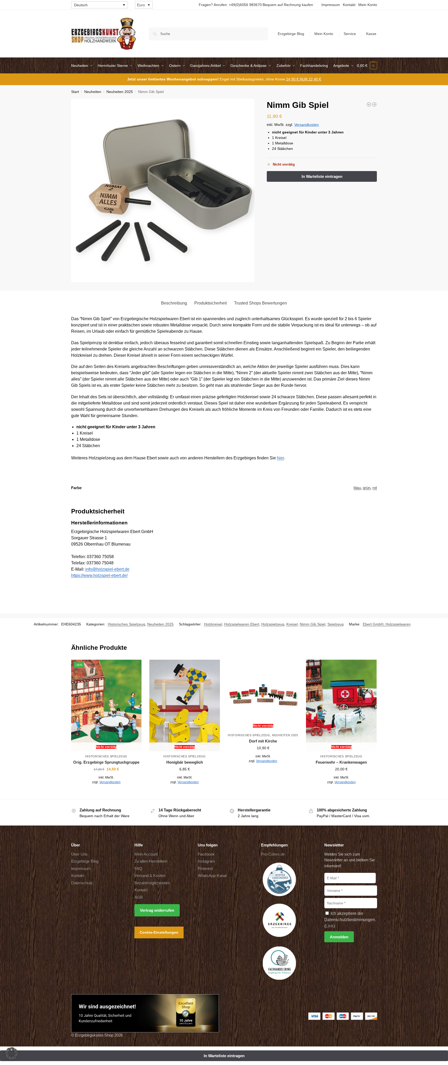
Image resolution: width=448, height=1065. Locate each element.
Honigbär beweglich (184, 762)
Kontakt (349, 5)
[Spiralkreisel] (369, 104)
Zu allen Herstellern (150, 861)
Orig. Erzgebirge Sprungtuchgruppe (106, 762)
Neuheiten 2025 (119, 92)
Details (106, 794)
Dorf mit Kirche (263, 741)
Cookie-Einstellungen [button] (159, 932)
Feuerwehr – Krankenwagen (341, 762)
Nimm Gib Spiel (312, 624)
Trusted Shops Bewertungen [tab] (260, 303)
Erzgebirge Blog (291, 34)
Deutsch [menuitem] (81, 5)
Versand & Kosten (149, 875)
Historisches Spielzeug (126, 624)
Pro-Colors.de (273, 854)
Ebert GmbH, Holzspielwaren (387, 624)
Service (350, 34)
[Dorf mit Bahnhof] (374, 104)
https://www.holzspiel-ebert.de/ (99, 575)
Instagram (206, 861)
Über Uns (79, 854)
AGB (138, 897)
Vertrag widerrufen (157, 910)
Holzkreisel (213, 624)
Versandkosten (306, 124)
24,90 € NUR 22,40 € (303, 79)
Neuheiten (92, 92)
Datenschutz (82, 883)
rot (374, 487)
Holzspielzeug (272, 624)
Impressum (330, 5)
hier (280, 458)
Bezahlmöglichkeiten (152, 883)
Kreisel (292, 624)
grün (366, 487)
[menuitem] (99, 4)
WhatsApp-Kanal (212, 875)
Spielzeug (335, 624)
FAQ (138, 868)
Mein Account (146, 854)
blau (357, 487)
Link (329, 926)
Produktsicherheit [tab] (210, 303)
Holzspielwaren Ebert (241, 624)
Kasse (371, 34)
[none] (99, 4)
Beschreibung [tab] (174, 303)
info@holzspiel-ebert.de (107, 569)
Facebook (206, 854)
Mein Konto (367, 5)
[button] (367, 65)
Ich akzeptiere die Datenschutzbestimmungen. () (350, 919)
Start (75, 92)
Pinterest (205, 868)
